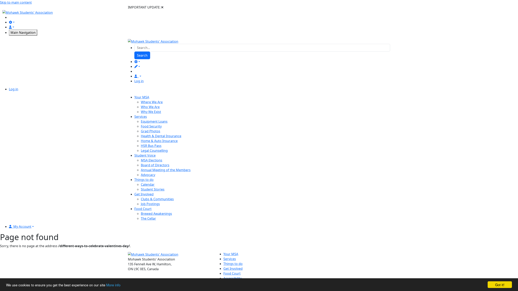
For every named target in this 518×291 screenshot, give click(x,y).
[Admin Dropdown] (137, 61)
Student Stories (153, 189)
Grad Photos (150, 131)
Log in (139, 81)
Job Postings (150, 204)
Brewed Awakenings (156, 213)
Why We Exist (151, 112)
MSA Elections (151, 160)
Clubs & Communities (157, 199)
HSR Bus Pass (151, 145)
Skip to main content (16, 2)
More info (113, 284)
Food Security (151, 126)
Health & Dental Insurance (161, 136)
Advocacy (148, 175)
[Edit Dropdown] (137, 66)
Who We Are (150, 107)
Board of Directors (155, 165)
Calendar (148, 184)
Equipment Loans (154, 121)
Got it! (499, 284)
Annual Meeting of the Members (166, 170)
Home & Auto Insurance (159, 141)
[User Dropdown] (137, 76)
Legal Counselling (154, 150)
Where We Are (152, 102)
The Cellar (148, 218)
